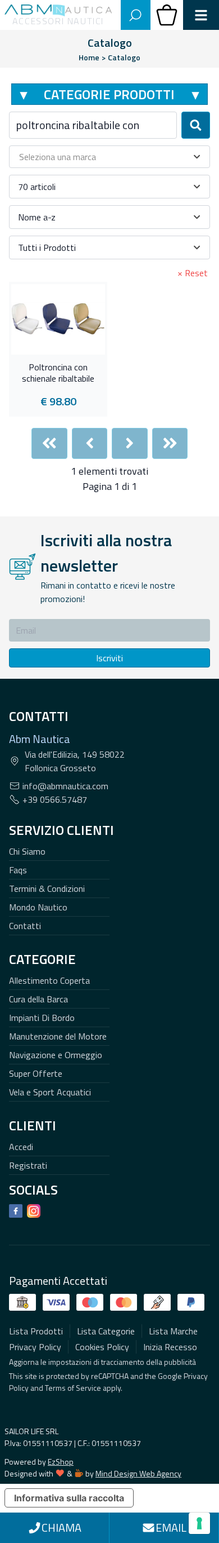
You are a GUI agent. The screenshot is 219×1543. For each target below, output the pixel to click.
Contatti (25, 925)
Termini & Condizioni (47, 888)
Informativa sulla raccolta (69, 1498)
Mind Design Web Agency (138, 1473)
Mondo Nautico (38, 907)
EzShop (61, 1461)
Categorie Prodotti (109, 94)
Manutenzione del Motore (58, 1036)
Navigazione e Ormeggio (55, 1055)
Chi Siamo (27, 851)
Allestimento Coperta (49, 980)
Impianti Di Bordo (42, 1017)
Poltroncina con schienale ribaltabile (58, 373)
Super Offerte (35, 1073)
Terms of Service (73, 1388)
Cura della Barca (38, 999)
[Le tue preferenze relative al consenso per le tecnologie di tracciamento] (199, 1523)
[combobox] (93, 125)
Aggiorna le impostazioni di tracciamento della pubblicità (102, 1362)
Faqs (18, 870)
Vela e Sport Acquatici (50, 1092)
